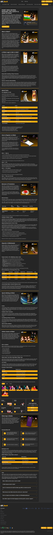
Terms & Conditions (3, 523)
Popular (11, 383)
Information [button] (2, 508)
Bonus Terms (2, 513)
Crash (7, 383)
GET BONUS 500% (5, 26)
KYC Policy (1, 518)
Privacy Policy (2, 520)
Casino (3, 383)
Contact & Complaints (3, 515)
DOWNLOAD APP (49, 1)
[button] (5, 388)
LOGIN (43, 1)
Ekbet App (26, 1)
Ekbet (22, 1)
